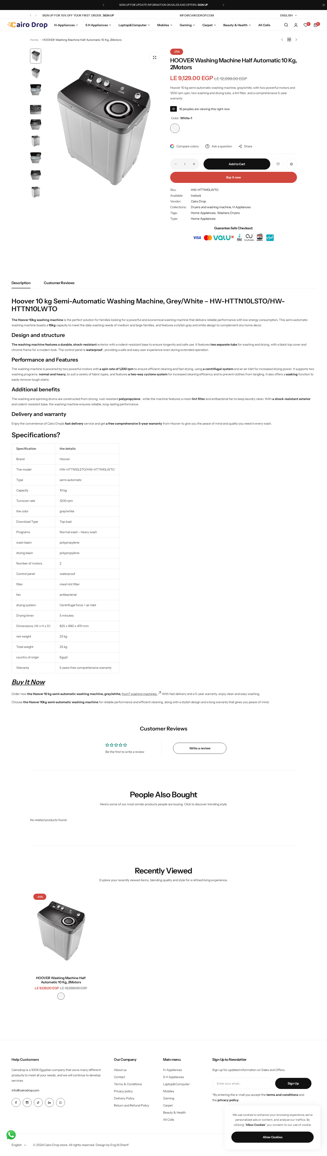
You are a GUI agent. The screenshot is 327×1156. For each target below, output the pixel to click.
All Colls (168, 1120)
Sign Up (293, 1083)
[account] (296, 25)
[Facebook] (16, 1102)
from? (126, 694)
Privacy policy (123, 1091)
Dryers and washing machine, (211, 207)
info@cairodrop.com (25, 1090)
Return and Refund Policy (131, 1105)
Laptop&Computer (176, 1084)
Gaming (168, 1098)
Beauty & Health (174, 1112)
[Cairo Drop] (27, 25)
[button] (103, 5)
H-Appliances (172, 1070)
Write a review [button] (199, 748)
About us (120, 1070)
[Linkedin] (49, 1102)
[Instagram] (27, 1102)
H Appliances (241, 207)
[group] (103, 128)
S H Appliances (173, 1077)
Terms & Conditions (128, 1084)
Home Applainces (203, 219)
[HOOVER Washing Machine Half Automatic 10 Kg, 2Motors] (61, 931)
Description (21, 283)
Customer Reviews (59, 283)
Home (34, 40)
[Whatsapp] (60, 1102)
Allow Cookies (273, 1137)
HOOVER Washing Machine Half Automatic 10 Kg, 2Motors (61, 980)
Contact (119, 1077)
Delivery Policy (124, 1098)
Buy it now (233, 177)
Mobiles (168, 1091)
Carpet (168, 1105)
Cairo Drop (198, 201)
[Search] (286, 25)
